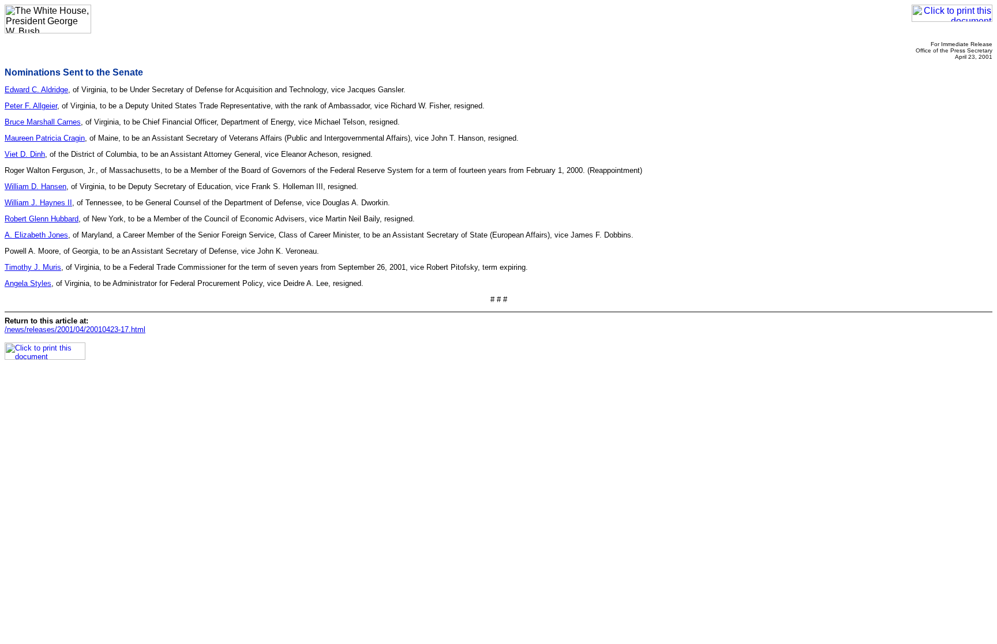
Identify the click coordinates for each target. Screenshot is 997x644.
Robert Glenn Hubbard (41, 218)
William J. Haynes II (38, 202)
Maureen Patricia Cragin (45, 138)
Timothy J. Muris (33, 267)
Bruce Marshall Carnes (43, 122)
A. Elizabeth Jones (36, 235)
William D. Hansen (35, 186)
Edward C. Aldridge (36, 89)
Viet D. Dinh (25, 154)
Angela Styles (28, 283)
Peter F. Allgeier (31, 105)
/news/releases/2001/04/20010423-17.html (75, 329)
